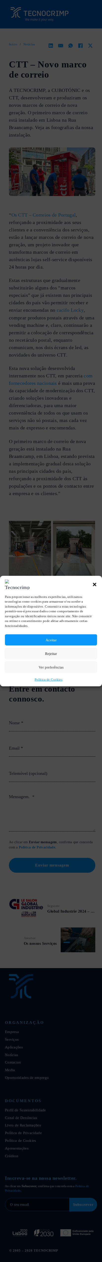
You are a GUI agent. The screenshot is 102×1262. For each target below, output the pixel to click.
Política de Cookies (48, 679)
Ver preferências (51, 667)
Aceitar (51, 640)
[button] (94, 584)
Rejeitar (51, 653)
